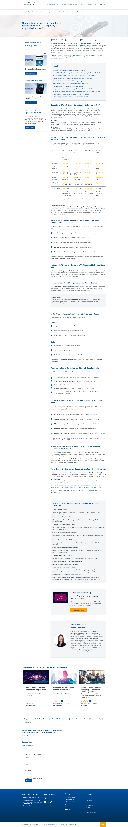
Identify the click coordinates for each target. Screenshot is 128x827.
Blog (66, 806)
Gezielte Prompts (59, 378)
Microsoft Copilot (86, 45)
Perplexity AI (74, 45)
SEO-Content (93, 414)
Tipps (100, 719)
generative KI (71, 109)
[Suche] (104, 5)
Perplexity (46, 719)
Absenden (28, 780)
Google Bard (27, 722)
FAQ (66, 804)
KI (72, 719)
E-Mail (27, 764)
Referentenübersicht (70, 802)
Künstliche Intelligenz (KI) (60, 122)
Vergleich (92, 719)
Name (27, 758)
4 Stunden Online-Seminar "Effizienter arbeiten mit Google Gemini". (82, 487)
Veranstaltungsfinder (70, 797)
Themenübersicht (69, 799)
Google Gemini (28, 719)
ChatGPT (61, 45)
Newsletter (67, 809)
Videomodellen (72, 572)
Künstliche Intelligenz (81, 719)
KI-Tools (66, 719)
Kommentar (28, 770)
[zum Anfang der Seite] (103, 824)
